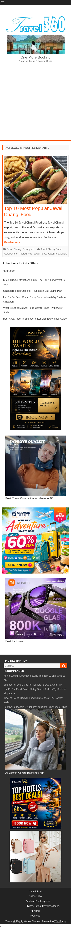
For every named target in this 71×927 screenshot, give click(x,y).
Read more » (12, 242)
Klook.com (8, 270)
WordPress (59, 921)
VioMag (17, 921)
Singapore (28, 249)
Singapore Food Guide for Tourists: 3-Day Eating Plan (32, 290)
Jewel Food (40, 253)
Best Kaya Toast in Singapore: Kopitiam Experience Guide (35, 318)
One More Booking (35, 57)
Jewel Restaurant (57, 253)
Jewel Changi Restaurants (17, 253)
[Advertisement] (35, 101)
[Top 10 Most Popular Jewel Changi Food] (35, 180)
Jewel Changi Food (51, 249)
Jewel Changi (14, 249)
